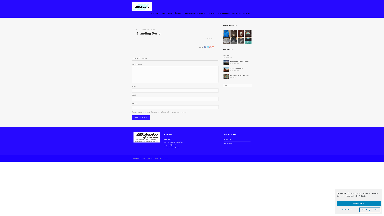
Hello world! (226, 55)
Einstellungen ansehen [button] (370, 210)
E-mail (134, 95)
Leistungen (167, 13)
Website (134, 103)
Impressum (227, 139)
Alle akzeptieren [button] (358, 203)
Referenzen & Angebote (195, 13)
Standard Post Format (237, 68)
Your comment (137, 64)
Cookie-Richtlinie (359, 196)
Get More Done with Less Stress (239, 75)
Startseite (155, 13)
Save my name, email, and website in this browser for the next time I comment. (160, 112)
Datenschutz (228, 144)
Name (134, 87)
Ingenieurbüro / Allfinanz (229, 13)
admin (152, 30)
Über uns (178, 13)
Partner (211, 13)
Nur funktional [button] (347, 210)
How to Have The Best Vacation (239, 61)
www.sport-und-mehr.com (172, 148)
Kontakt (247, 13)
